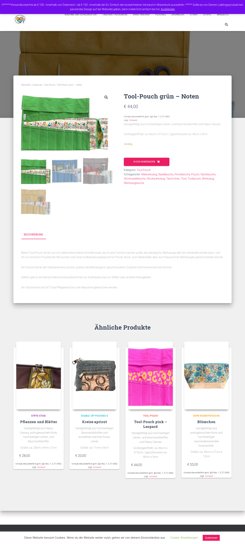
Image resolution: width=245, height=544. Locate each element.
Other (193, 14)
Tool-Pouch (49, 85)
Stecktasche (207, 174)
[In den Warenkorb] (56, 455)
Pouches (160, 14)
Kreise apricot (94, 421)
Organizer (177, 14)
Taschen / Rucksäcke (114, 14)
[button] (106, 97)
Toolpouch (194, 178)
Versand (133, 120)
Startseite (25, 85)
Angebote (223, 14)
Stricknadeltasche (134, 178)
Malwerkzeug (149, 174)
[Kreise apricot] (94, 375)
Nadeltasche (165, 174)
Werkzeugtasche (134, 183)
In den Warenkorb (144, 161)
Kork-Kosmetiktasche (206, 415)
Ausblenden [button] (168, 9)
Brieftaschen (141, 14)
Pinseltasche (182, 174)
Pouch (195, 174)
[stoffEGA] (20, 19)
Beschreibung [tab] (33, 234)
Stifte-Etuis (38, 415)
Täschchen (173, 178)
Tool (183, 178)
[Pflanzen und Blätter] (38, 375)
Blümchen (206, 421)
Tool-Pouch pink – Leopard (150, 424)
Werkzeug (208, 178)
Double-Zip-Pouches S (94, 415)
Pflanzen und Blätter (38, 421)
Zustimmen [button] (211, 537)
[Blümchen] (206, 375)
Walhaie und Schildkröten (80, 14)
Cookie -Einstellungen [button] (184, 537)
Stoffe (207, 14)
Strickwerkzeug (156, 178)
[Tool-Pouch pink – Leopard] (150, 375)
